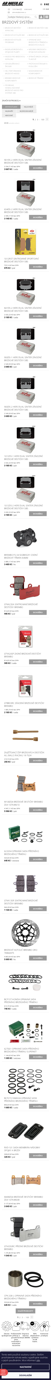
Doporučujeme (11, 107)
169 (42, 119)
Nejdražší (9, 111)
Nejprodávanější (26, 111)
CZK (44, 9)
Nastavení (25, 1367)
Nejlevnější (28, 107)
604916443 (28, 9)
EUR (47, 9)
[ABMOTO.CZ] (13, 3)
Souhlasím (25, 1375)
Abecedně (9, 115)
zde (38, 1360)
